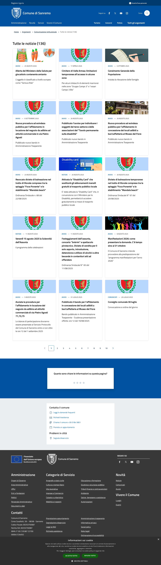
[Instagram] (126, 13)
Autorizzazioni (86, 501)
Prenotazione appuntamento (57, 518)
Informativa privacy (89, 522)
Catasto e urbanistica (54, 497)
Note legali (85, 531)
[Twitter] (114, 13)
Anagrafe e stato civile (55, 480)
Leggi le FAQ (51, 526)
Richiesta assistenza (54, 531)
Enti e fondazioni (18, 493)
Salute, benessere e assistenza (93, 497)
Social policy (86, 526)
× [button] (158, 539)
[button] (80, 561)
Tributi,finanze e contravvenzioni (94, 489)
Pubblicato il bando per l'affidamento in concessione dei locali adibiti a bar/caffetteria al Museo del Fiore (80, 305)
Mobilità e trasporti (53, 501)
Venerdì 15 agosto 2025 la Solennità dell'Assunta (34, 240)
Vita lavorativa (52, 489)
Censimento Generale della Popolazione (121, 72)
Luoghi (118, 500)
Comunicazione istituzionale (45, 31)
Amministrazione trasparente (93, 518)
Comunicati (112, 297)
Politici (14, 497)
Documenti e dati (18, 506)
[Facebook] (108, 13)
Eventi (118, 504)
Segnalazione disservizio (56, 522)
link (103, 551)
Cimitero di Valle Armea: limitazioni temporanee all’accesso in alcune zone (79, 74)
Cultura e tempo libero (55, 484)
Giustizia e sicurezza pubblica (92, 484)
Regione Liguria (17, 3)
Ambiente (85, 493)
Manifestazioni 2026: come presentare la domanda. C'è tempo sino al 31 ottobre (125, 242)
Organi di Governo (18, 480)
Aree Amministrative (19, 484)
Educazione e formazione (91, 480)
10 (106, 348)
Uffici (13, 489)
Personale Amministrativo (21, 501)
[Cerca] (147, 13)
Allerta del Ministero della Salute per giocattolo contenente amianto (34, 72)
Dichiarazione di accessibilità (92, 535)
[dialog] (80, 551)
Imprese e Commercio (54, 493)
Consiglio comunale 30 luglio (122, 302)
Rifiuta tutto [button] (90, 556)
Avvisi (18, 66)
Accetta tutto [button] (71, 556)
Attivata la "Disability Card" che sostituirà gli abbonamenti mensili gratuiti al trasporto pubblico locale (79, 183)
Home (16, 31)
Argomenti (26, 31)
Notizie (65, 174)
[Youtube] (120, 13)
